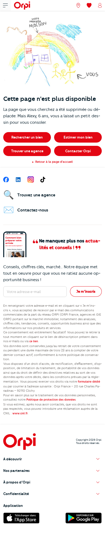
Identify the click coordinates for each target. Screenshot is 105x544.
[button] (52, 459)
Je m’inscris (85, 291)
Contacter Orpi (78, 151)
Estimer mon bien (78, 137)
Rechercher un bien (27, 137)
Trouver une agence (27, 151)
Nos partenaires (16, 470)
